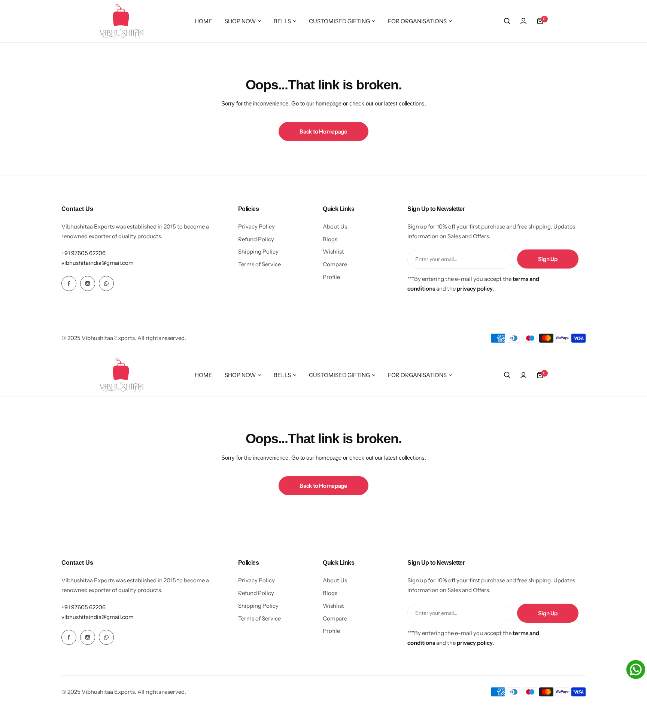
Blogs (330, 239)
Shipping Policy (258, 251)
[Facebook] (68, 283)
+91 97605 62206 (83, 253)
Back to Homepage (323, 131)
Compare (335, 264)
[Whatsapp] (106, 283)
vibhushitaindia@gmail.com (97, 262)
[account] (523, 21)
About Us (335, 226)
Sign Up (548, 259)
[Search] (507, 21)
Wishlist (333, 251)
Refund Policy (256, 239)
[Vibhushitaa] (122, 21)
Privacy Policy (256, 226)
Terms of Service (259, 264)
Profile (331, 277)
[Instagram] (87, 283)
